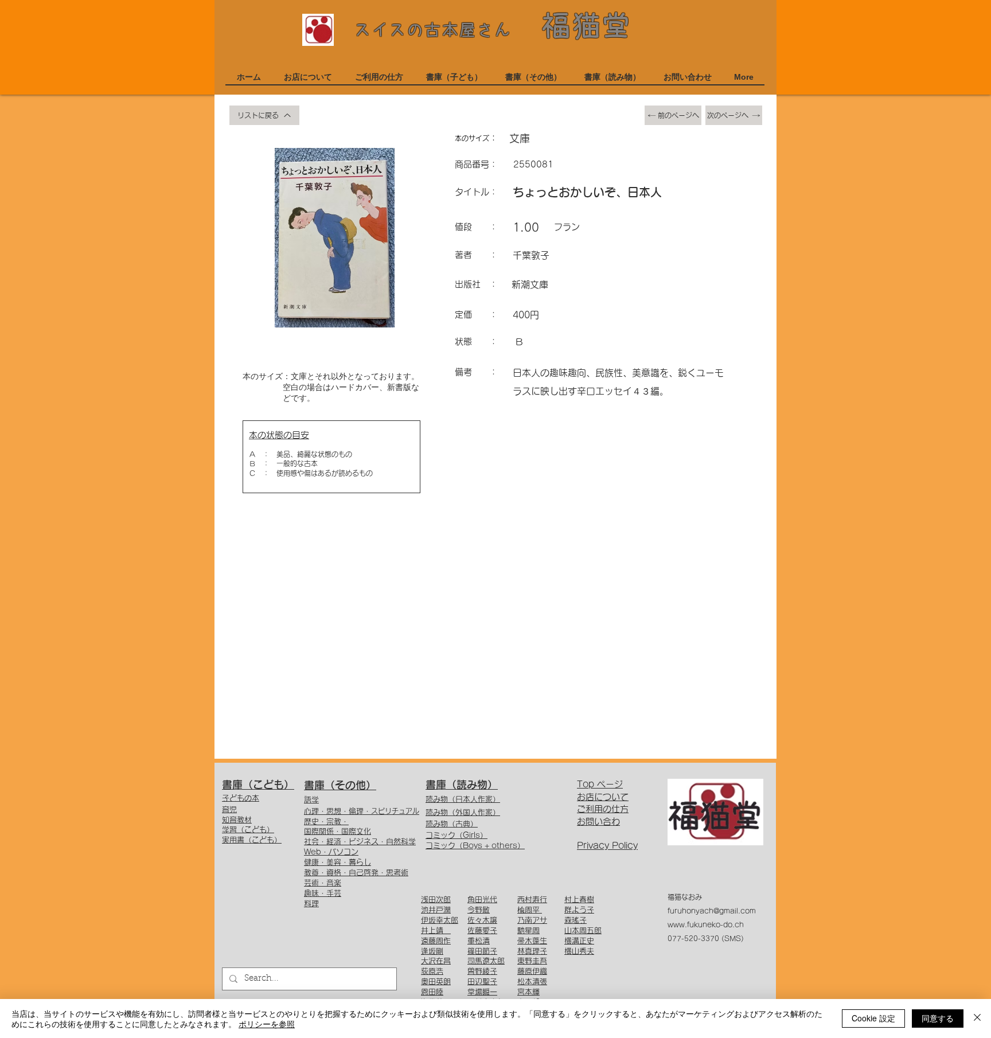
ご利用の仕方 (603, 809)
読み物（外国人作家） (463, 812)
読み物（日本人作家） (463, 799)
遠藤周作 (436, 941)
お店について (603, 797)
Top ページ (600, 784)
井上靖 (436, 930)
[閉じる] (977, 1018)
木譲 (489, 920)
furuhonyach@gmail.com (712, 910)
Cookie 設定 (873, 1018)
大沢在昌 (436, 961)
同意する (938, 1018)
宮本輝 (528, 992)
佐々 (474, 920)
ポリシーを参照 (267, 1023)
